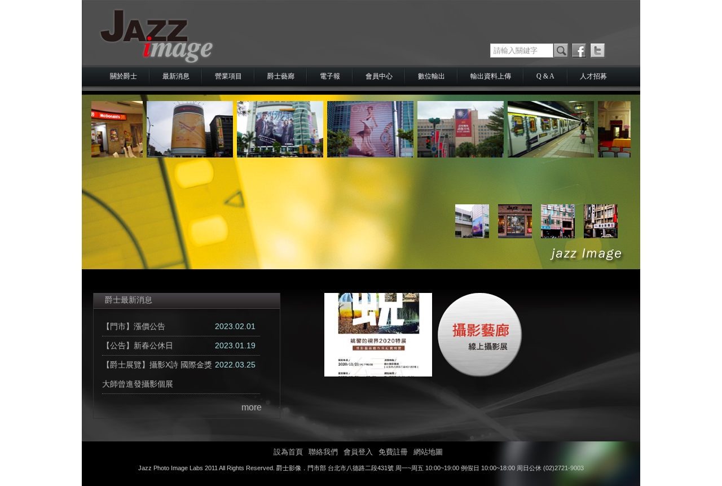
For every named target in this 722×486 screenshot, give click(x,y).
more (251, 407)
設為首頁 (288, 452)
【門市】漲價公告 (133, 326)
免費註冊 (393, 452)
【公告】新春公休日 (137, 345)
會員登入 (358, 452)
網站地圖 (428, 452)
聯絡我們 (323, 452)
